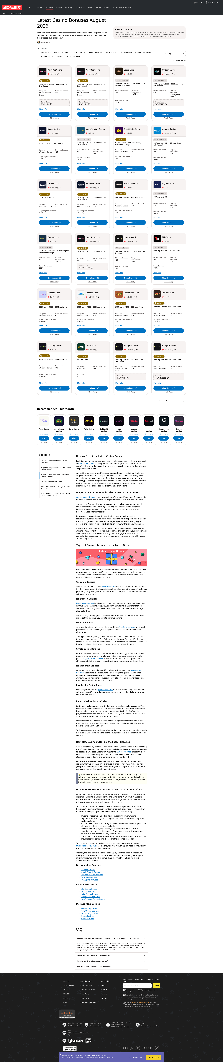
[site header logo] (12, 7)
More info (43, 109)
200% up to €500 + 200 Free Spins (129, 197)
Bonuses (13, 13)
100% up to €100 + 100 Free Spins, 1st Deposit (167, 144)
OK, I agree (154, 1058)
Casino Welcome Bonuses (92, 874)
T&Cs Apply (54, 118)
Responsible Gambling (88, 1002)
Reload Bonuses (88, 869)
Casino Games (68, 985)
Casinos (66, 981)
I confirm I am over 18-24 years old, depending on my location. (142, 991)
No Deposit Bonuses (74, 56)
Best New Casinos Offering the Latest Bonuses (56, 487)
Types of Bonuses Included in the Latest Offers (55, 475)
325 (177, 401)
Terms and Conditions (87, 990)
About (103, 985)
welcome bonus (109, 586)
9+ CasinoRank (126, 52)
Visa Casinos (80, 52)
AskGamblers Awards (122, 7)
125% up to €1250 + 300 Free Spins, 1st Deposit (91, 144)
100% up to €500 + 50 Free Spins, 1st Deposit (130, 252)
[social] (125, 1048)
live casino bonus (105, 689)
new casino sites (123, 752)
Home (5, 13)
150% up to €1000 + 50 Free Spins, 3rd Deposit (91, 85)
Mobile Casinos (87, 918)
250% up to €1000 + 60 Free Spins (91, 252)
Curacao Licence (95, 52)
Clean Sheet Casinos (144, 52)
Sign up (156, 985)
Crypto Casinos (87, 916)
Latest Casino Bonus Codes (51, 481)
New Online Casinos (90, 911)
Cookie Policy (84, 998)
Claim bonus (53, 114)
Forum (65, 998)
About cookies (135, 1058)
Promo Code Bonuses (48, 52)
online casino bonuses (88, 463)
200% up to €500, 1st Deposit (51, 143)
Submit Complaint (86, 985)
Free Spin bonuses (127, 627)
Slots (65, 990)
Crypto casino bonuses (93, 658)
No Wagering (66, 52)
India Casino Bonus (89, 894)
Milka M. (47, 42)
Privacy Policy (84, 994)
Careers (104, 994)
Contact (104, 990)
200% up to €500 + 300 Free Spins (167, 307)
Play (44, 438)
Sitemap (104, 998)
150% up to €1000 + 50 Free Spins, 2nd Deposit (53, 85)
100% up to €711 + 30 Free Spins (166, 251)
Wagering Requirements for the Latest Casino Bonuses (56, 469)
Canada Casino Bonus (90, 896)
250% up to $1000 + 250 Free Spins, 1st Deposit (91, 199)
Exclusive (58, 56)
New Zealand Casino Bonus (93, 899)
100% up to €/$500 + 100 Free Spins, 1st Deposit (168, 85)
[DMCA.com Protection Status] (70, 1049)
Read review (44, 434)
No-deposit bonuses (85, 603)
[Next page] (183, 401)
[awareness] (75, 1040)
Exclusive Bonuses (89, 877)
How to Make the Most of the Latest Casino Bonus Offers (55, 494)
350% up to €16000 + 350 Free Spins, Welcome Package (130, 84)
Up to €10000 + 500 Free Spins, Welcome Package (128, 144)
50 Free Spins (82, 360)
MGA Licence (111, 52)
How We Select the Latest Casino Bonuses (54, 462)
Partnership (105, 981)
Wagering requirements (86, 497)
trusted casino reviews (86, 846)
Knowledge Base (85, 981)
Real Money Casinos (89, 908)
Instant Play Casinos (90, 913)
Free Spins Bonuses (89, 880)
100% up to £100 (160, 197)
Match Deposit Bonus (90, 872)
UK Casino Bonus (88, 891)
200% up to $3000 (46, 198)
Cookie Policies (144, 1003)
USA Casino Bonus (89, 889)
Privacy (133, 1003)
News (65, 1002)
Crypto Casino (45, 56)
